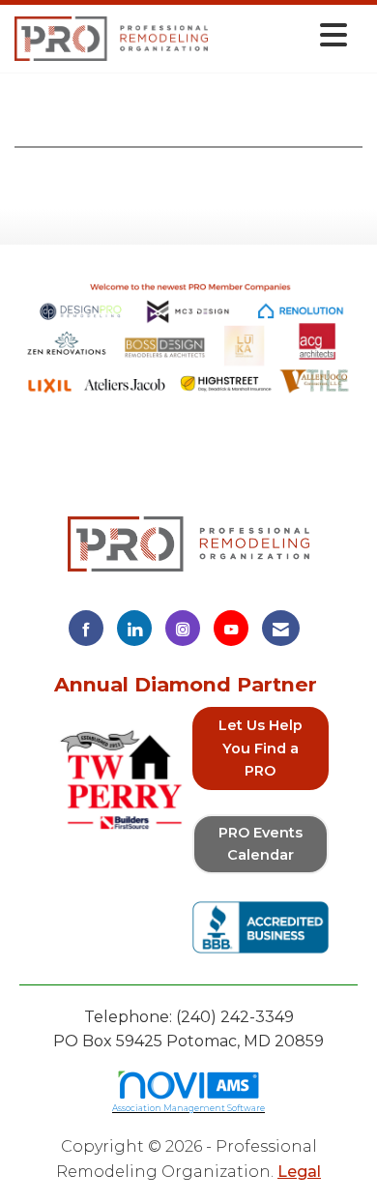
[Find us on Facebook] (86, 628)
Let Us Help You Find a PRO (260, 747)
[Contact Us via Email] (281, 628)
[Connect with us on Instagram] (182, 628)
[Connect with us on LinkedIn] (134, 628)
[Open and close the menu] (283, 35)
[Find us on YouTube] (231, 628)
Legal (299, 1171)
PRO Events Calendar (260, 844)
